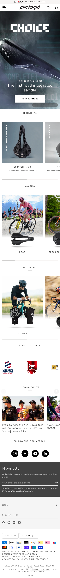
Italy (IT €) (27, 536)
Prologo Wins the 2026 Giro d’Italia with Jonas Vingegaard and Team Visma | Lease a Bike (22, 428)
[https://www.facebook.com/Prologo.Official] (24, 453)
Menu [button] (5, 505)
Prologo (9, 551)
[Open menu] (6, 7)
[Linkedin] (14, 522)
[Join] (55, 482)
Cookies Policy (10, 559)
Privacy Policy (35, 557)
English (9, 536)
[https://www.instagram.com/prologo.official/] (14, 453)
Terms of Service (19, 491)
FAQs (52, 551)
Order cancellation (14, 557)
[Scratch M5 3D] (22, 142)
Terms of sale (41, 551)
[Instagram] (9, 522)
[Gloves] (22, 302)
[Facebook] (3, 522)
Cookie (30, 575)
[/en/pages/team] (18, 367)
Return (34, 554)
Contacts (26, 551)
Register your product (15, 554)
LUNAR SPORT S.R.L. (40, 569)
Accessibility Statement (34, 559)
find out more (30, 99)
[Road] (22, 221)
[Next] (56, 391)
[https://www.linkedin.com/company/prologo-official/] (45, 453)
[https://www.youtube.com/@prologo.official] (35, 453)
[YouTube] (19, 522)
